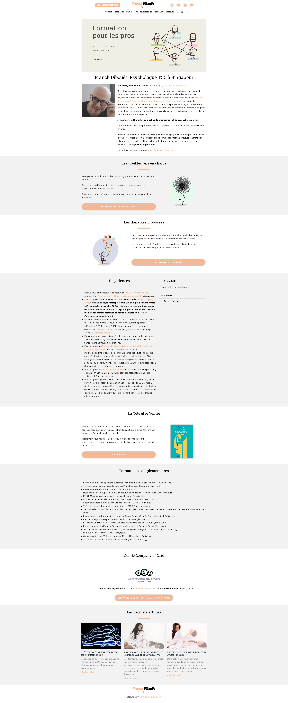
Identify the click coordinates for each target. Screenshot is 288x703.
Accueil (108, 12)
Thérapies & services (124, 12)
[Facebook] (172, 5)
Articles (170, 12)
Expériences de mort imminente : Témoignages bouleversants (143, 653)
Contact (159, 12)
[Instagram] (185, 5)
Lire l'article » (88, 672)
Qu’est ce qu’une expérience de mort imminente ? (99, 653)
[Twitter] (178, 5)
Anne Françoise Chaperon (160, 150)
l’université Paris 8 (176, 85)
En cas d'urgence (172, 301)
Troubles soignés (144, 12)
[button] (182, 281)
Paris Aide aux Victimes (114, 369)
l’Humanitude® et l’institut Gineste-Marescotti (120, 296)
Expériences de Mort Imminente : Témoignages (186, 653)
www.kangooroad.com (150, 697)
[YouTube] (191, 5)
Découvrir (99, 59)
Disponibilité (170, 281)
